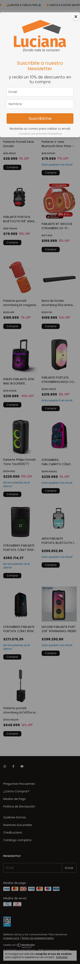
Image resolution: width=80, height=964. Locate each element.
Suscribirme (40, 118)
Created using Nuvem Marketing (40, 133)
